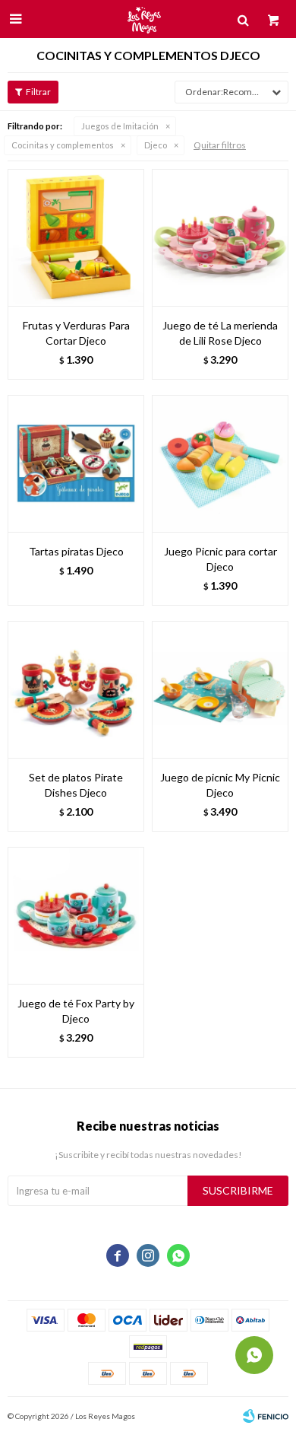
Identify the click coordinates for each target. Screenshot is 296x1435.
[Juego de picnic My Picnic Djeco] (220, 689)
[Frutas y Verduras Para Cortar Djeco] (76, 237)
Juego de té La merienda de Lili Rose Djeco (220, 333)
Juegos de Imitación (120, 126)
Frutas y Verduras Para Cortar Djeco (76, 333)
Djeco (155, 145)
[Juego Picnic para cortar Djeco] (220, 463)
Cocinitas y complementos (62, 145)
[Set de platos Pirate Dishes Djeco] (76, 689)
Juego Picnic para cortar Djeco (220, 559)
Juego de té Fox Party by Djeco (75, 1011)
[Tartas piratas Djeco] (76, 463)
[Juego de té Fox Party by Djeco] (76, 915)
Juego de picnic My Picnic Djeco (220, 785)
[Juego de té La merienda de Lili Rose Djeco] (220, 237)
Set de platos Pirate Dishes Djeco (76, 785)
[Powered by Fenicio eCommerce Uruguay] (265, 1416)
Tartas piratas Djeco (76, 551)
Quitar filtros (220, 145)
